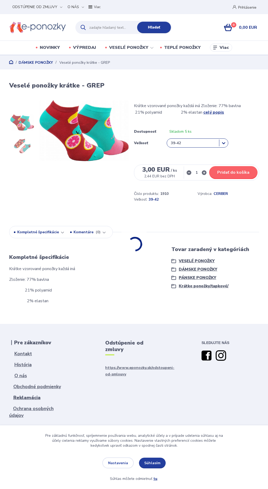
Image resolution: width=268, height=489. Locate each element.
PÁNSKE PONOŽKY (197, 277)
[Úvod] (37, 27)
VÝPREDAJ (84, 47)
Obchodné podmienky (37, 386)
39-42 (154, 199)
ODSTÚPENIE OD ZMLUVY (34, 6)
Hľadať (154, 27)
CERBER (221, 193)
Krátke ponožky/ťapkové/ (203, 286)
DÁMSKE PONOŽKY (36, 62)
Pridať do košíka (233, 172)
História (23, 365)
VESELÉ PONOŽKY (128, 47)
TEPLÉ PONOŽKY (182, 47)
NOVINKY (50, 47)
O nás (20, 375)
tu (155, 478)
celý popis (213, 112)
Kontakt (23, 354)
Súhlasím (152, 463)
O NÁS (73, 6)
